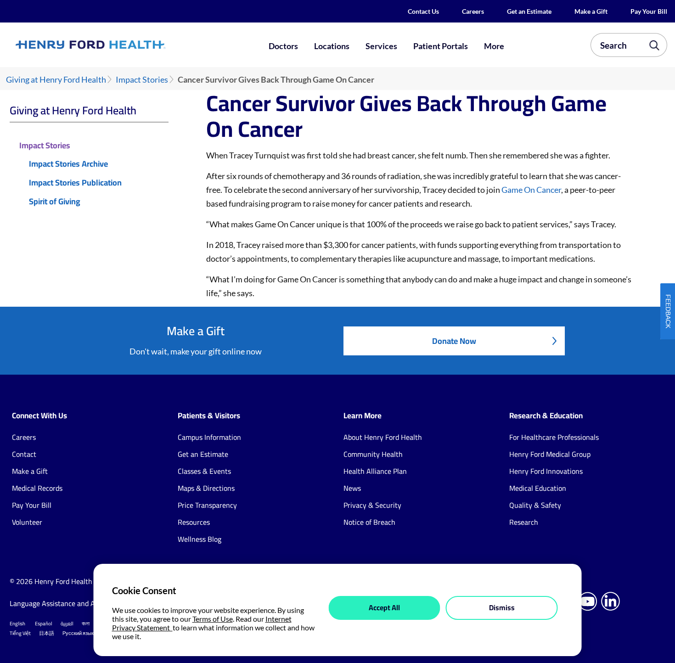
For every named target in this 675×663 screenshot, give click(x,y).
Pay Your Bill (648, 11)
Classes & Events (204, 471)
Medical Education (537, 488)
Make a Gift (591, 11)
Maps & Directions (206, 488)
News (352, 488)
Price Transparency (207, 505)
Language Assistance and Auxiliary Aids (71, 603)
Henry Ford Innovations (546, 471)
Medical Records (37, 488)
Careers (473, 11)
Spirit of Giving (54, 201)
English (17, 623)
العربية (67, 623)
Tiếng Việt (20, 633)
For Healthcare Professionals (554, 437)
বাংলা (86, 623)
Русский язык (78, 633)
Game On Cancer (531, 190)
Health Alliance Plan (375, 471)
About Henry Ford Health (382, 437)
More (494, 46)
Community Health (373, 454)
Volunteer (27, 522)
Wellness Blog (199, 539)
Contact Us (423, 11)
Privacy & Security (372, 505)
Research (523, 522)
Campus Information (209, 437)
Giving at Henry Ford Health (56, 79)
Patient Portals (440, 46)
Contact (24, 454)
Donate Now (454, 340)
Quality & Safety (535, 505)
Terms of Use (212, 618)
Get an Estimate (529, 11)
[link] (123, 45)
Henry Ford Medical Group (550, 454)
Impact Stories (142, 79)
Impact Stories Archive (68, 164)
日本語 (46, 633)
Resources (194, 522)
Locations (331, 46)
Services (381, 46)
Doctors (283, 46)
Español (43, 623)
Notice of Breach (369, 522)
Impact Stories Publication (75, 183)
